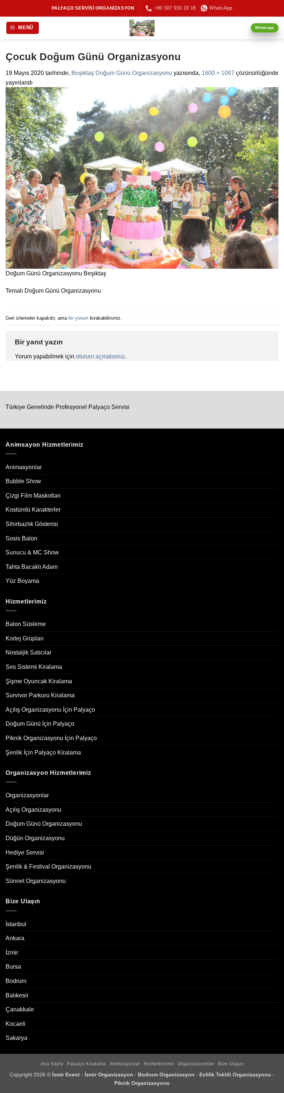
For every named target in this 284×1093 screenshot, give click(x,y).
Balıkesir (17, 995)
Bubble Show (23, 481)
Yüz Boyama (22, 581)
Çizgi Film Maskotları (33, 495)
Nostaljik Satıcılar (28, 652)
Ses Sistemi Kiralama (34, 667)
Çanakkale (20, 1009)
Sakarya (16, 1038)
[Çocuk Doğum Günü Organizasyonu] (142, 177)
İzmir (12, 952)
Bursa (13, 966)
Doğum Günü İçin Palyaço (40, 724)
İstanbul (16, 924)
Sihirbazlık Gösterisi (32, 524)
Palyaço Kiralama (86, 1063)
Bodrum (16, 981)
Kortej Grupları (25, 638)
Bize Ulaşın (231, 1063)
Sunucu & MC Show (32, 552)
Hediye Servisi (25, 852)
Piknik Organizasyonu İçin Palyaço (51, 738)
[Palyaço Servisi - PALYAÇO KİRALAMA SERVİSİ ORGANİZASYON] (142, 28)
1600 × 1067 (218, 73)
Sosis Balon (21, 538)
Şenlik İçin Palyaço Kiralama (43, 752)
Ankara (15, 938)
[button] (22, 28)
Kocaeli (16, 1024)
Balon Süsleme (26, 624)
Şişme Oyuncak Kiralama (39, 681)
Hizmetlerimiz (159, 1063)
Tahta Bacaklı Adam (32, 567)
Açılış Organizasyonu (33, 810)
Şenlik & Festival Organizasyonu (48, 866)
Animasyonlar (24, 467)
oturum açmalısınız (100, 356)
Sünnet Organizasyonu (36, 881)
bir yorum (78, 318)
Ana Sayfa (52, 1063)
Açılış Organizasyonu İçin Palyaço (50, 710)
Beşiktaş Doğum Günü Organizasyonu (121, 73)
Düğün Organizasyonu (35, 838)
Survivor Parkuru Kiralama (40, 695)
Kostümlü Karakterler (33, 509)
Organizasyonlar (27, 795)
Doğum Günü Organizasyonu (44, 824)
